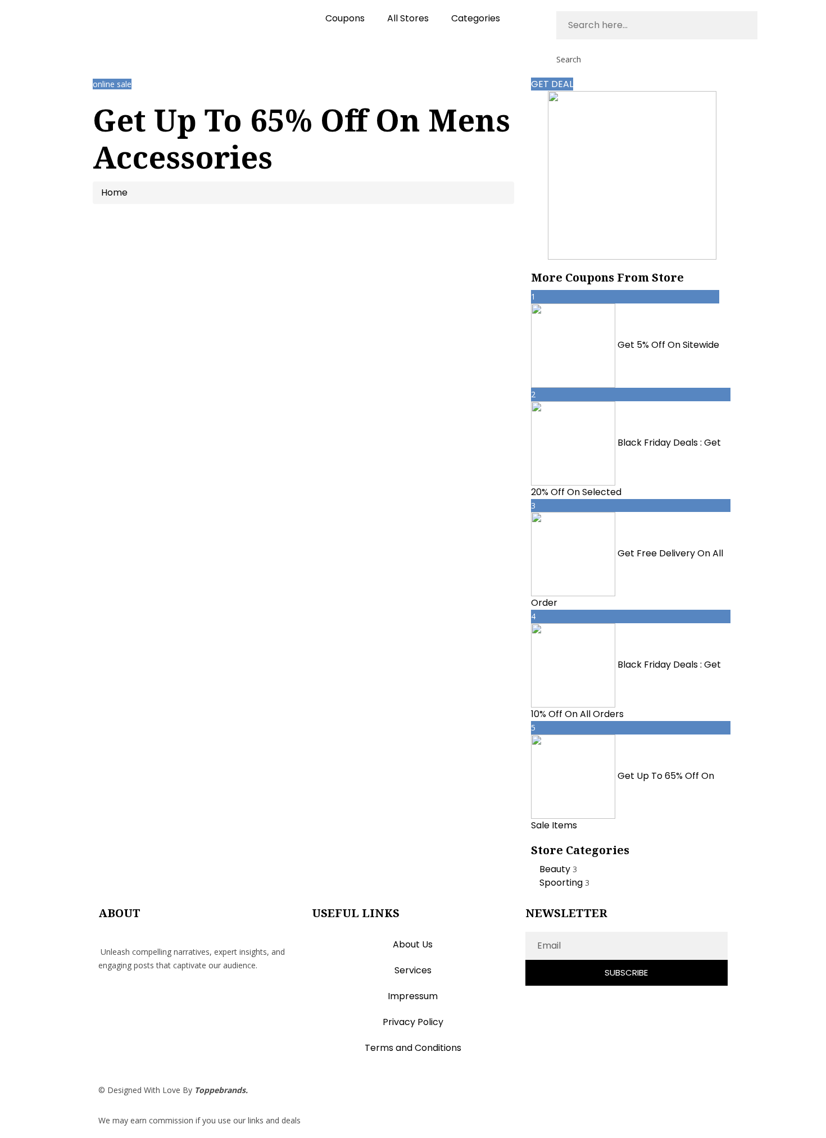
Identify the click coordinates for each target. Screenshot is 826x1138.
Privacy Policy (413, 1021)
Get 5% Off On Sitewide (668, 344)
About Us (413, 944)
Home (114, 192)
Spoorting (562, 882)
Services (413, 970)
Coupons (345, 18)
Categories (475, 18)
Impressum (413, 996)
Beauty (556, 869)
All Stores (408, 18)
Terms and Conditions (413, 1047)
